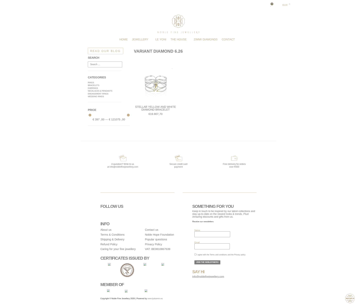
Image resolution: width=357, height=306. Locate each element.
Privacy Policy (153, 244)
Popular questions (156, 239)
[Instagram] (111, 214)
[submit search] (127, 64)
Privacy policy (240, 255)
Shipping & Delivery (112, 239)
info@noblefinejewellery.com (208, 276)
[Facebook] (103, 214)
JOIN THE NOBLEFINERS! (207, 262)
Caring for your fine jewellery (118, 249)
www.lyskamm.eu (155, 298)
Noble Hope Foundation (159, 234)
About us (105, 229)
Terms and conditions (218, 255)
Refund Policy (108, 244)
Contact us (151, 229)
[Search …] (105, 64)
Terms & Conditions (112, 234)
